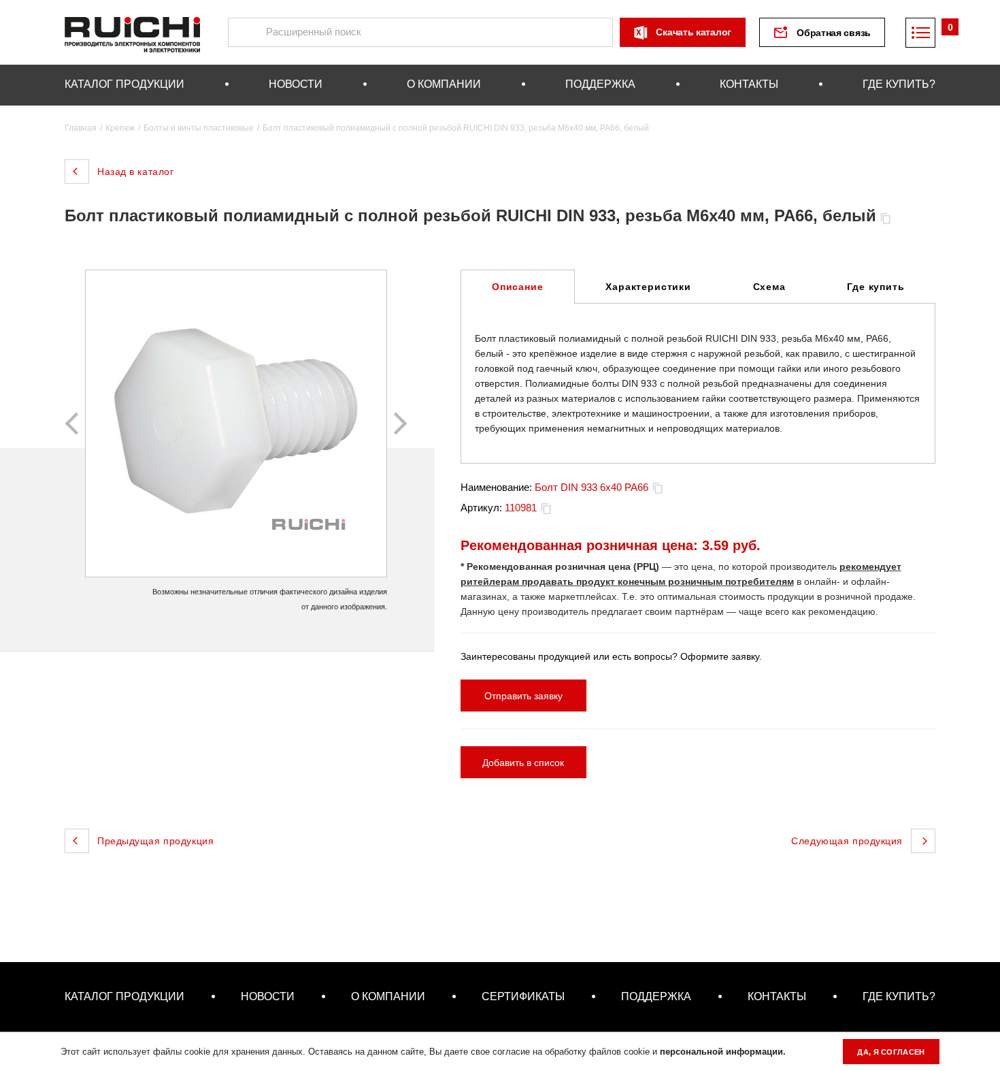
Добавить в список (523, 762)
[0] (920, 33)
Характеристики (648, 286)
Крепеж (120, 128)
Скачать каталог (693, 32)
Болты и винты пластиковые (199, 128)
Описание (518, 286)
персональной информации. (723, 1051)
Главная (81, 128)
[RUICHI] (133, 32)
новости (295, 84)
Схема (769, 286)
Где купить (875, 286)
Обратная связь (834, 32)
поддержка (600, 84)
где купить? (899, 84)
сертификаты (523, 996)
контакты (749, 84)
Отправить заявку (523, 695)
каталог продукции (124, 84)
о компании (444, 84)
